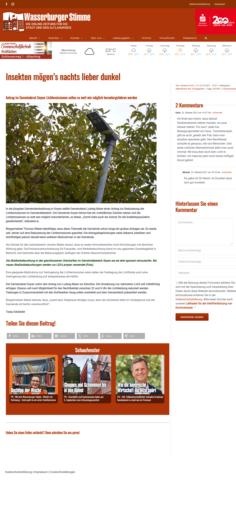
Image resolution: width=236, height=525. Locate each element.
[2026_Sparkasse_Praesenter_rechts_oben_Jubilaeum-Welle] (215, 10)
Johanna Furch (187, 85)
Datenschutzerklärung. (189, 299)
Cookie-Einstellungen (62, 472)
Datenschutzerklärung (18, 472)
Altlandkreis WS (183, 88)
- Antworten (216, 112)
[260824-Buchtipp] (33, 356)
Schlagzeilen (198, 88)
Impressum (41, 472)
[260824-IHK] (140, 356)
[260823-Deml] (87, 356)
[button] (206, 38)
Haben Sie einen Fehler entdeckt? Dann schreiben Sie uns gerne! (43, 432)
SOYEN (216, 88)
